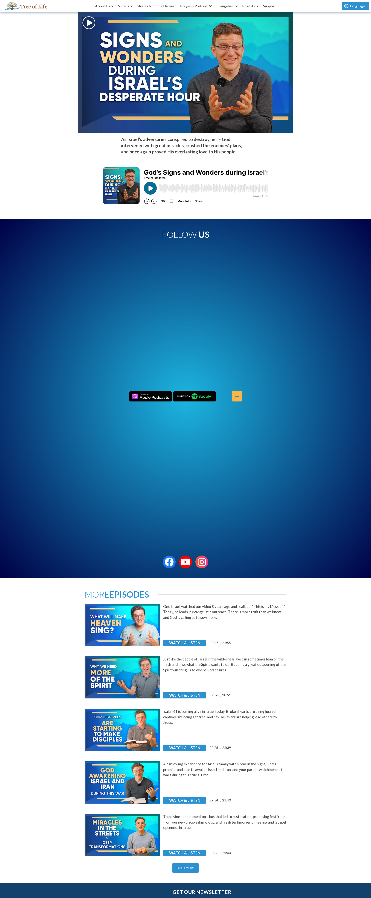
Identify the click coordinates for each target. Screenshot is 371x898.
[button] (104, 6)
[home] (25, 6)
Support (269, 6)
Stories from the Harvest (156, 6)
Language (357, 6)
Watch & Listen (184, 643)
